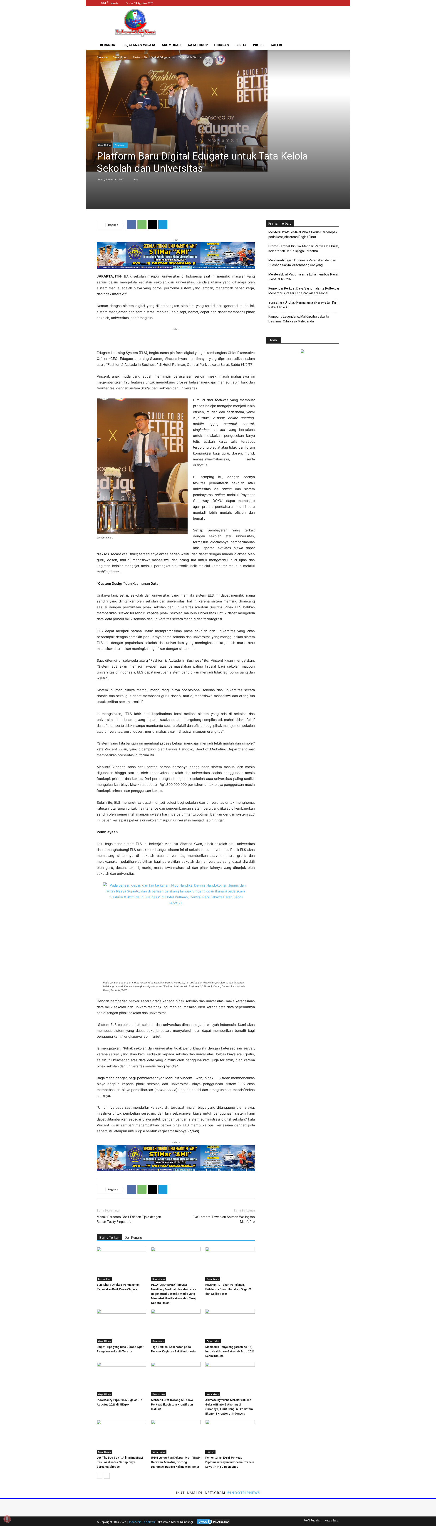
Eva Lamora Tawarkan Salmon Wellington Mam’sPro (224, 1219)
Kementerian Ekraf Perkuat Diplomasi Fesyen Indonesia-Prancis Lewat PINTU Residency (229, 1462)
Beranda (107, 45)
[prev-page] (99, 1476)
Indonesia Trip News (142, 1522)
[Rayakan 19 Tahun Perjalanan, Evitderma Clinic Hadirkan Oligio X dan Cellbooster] (230, 1264)
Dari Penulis (133, 1237)
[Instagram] (328, 3)
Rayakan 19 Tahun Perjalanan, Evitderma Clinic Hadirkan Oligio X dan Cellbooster (228, 1289)
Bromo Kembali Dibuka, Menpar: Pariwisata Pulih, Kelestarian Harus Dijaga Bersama (303, 248)
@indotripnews (243, 1492)
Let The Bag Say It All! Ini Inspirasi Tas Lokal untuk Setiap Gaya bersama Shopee (120, 1462)
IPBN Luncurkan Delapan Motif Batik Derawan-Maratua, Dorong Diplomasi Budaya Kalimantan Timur (175, 1462)
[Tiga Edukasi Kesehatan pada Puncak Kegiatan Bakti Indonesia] (176, 1326)
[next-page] (107, 1476)
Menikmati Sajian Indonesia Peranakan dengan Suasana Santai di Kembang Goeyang (302, 262)
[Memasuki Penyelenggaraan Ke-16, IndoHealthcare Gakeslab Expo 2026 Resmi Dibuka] (230, 1326)
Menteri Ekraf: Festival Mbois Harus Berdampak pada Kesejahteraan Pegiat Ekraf (302, 234)
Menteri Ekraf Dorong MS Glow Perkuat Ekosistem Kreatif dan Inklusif (172, 1404)
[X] (335, 3)
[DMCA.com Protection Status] (212, 1522)
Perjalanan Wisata (138, 45)
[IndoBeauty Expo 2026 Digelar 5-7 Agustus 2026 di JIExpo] (121, 1379)
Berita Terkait (109, 1237)
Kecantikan (104, 1278)
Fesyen (210, 1451)
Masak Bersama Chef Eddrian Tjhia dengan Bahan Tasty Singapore (129, 1219)
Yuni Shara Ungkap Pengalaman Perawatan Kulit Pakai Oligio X (303, 305)
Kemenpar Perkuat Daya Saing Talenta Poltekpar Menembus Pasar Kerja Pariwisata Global (303, 291)
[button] (333, 45)
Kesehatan (158, 1341)
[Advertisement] (256, 23)
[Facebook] (320, 3)
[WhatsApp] (141, 224)
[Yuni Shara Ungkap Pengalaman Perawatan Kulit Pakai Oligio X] (121, 1264)
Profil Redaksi (311, 1520)
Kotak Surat (332, 1520)
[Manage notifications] (7, 1519)
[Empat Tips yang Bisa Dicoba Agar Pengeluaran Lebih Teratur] (121, 1326)
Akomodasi (171, 45)
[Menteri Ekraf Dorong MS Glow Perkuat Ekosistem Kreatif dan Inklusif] (176, 1379)
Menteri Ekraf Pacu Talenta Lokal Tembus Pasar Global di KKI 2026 (303, 277)
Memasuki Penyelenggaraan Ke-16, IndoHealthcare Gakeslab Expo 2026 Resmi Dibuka (229, 1351)
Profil (258, 45)
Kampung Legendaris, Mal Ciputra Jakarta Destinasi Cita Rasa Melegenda (298, 319)
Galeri (276, 45)
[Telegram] (162, 224)
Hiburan (221, 45)
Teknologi (120, 145)
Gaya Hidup (198, 45)
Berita (241, 45)
